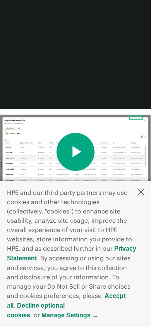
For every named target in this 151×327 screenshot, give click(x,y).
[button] (141, 192)
